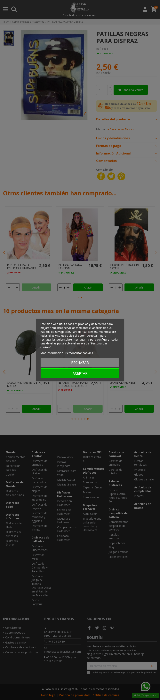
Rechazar (80, 362)
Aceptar (80, 373)
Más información (51, 353)
